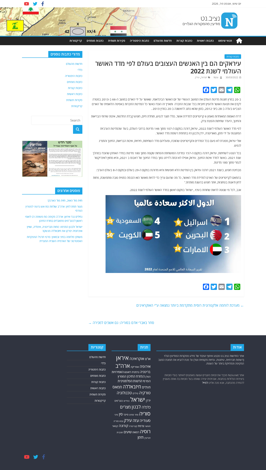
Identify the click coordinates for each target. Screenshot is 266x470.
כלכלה (146, 407)
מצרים (125, 407)
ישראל (204, 77)
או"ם (148, 359)
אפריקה (135, 367)
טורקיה (145, 392)
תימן (140, 437)
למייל (205, 383)
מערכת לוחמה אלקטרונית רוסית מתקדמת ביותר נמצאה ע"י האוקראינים (190, 305)
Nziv (215, 77)
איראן (122, 358)
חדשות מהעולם (163, 40)
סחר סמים (133, 414)
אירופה (145, 366)
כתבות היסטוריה (139, 40)
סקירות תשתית (116, 40)
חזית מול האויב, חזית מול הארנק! (65, 200)
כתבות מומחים (95, 40)
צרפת (141, 426)
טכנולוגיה (124, 392)
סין (121, 414)
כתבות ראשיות (205, 40)
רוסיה (145, 431)
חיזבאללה (132, 386)
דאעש (127, 372)
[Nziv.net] (239, 41)
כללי (80, 70)
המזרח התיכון (136, 376)
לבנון (136, 407)
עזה (136, 420)
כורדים (126, 400)
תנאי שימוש (225, 40)
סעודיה (145, 420)
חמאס (117, 387)
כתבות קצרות (184, 40)
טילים (135, 393)
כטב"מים (119, 400)
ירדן (148, 400)
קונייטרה (133, 426)
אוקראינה (136, 358)
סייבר (126, 414)
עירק (197, 77)
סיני (116, 414)
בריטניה (145, 372)
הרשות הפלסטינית (130, 381)
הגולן (148, 376)
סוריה (145, 413)
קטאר (115, 426)
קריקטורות (76, 40)
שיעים (128, 432)
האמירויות (118, 372)
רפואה (135, 432)
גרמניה (135, 372)
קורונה (123, 425)
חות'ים (146, 387)
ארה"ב (122, 365)
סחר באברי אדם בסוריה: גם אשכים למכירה (121, 322)
